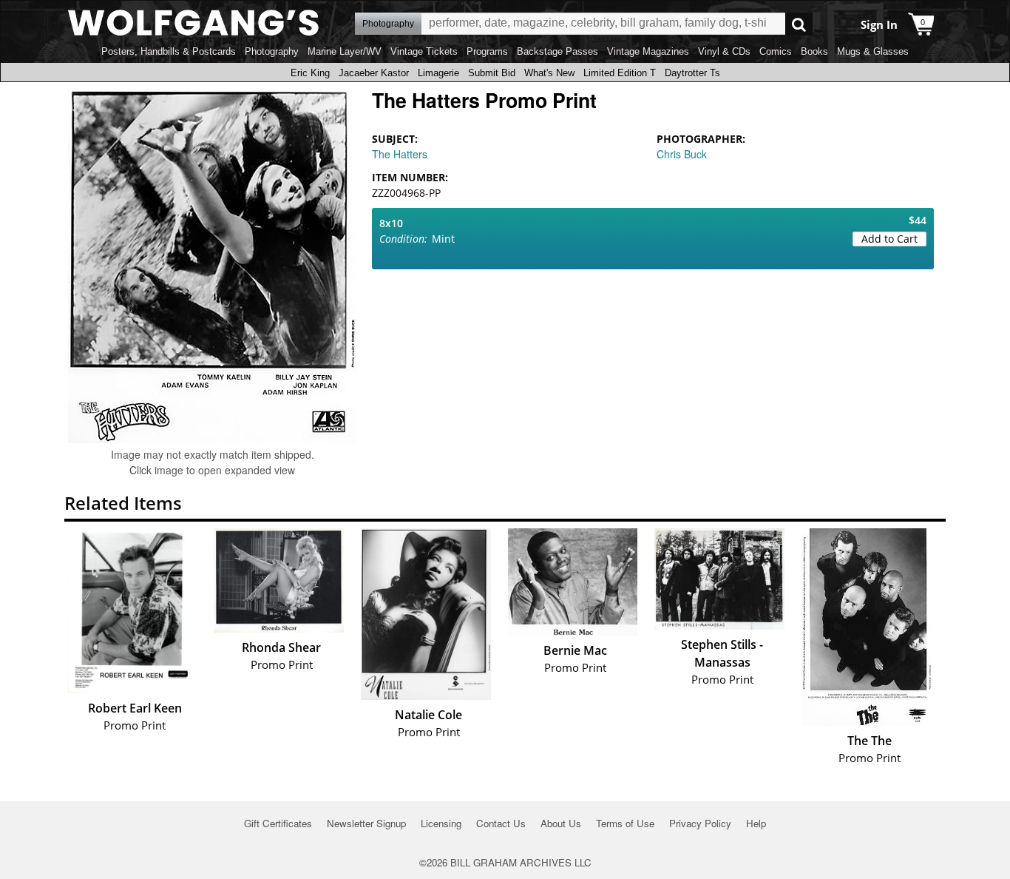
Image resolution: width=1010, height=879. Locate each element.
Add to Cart (889, 239)
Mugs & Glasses (873, 51)
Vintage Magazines (648, 51)
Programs (487, 51)
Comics (775, 51)
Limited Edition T (619, 72)
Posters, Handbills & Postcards (168, 51)
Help (756, 823)
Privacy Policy (700, 823)
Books (814, 51)
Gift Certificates (278, 823)
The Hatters (399, 153)
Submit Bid (491, 72)
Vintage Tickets (424, 51)
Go (799, 24)
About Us (560, 823)
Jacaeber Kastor (374, 72)
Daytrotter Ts (692, 72)
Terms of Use (625, 823)
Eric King (310, 72)
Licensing (441, 823)
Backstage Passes (557, 51)
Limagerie (438, 72)
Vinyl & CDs (724, 51)
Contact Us (501, 823)
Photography (272, 51)
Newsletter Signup (366, 823)
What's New (549, 72)
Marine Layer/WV (345, 51)
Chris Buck (682, 153)
